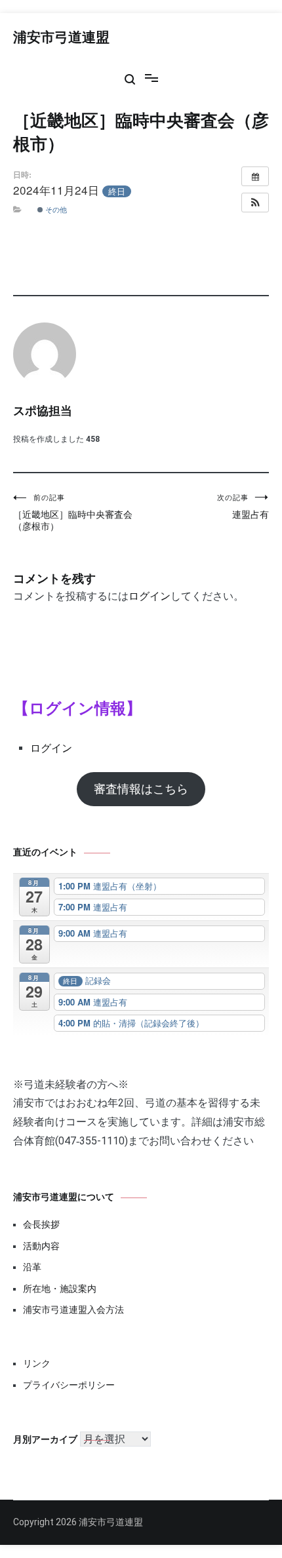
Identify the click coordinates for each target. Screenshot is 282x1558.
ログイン (150, 596)
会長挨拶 (41, 1224)
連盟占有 (243, 507)
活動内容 (41, 1246)
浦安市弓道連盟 (61, 38)
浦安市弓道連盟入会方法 (73, 1309)
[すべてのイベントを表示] (255, 176)
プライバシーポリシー (69, 1385)
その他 (55, 209)
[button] (255, 202)
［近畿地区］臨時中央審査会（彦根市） (72, 513)
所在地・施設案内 (59, 1288)
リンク (36, 1363)
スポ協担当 (42, 411)
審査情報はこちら (141, 789)
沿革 (32, 1267)
